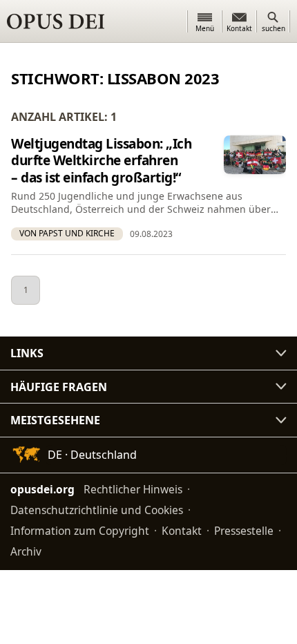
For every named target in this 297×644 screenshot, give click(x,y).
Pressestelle (244, 530)
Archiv (25, 551)
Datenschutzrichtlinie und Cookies (96, 510)
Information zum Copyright (79, 530)
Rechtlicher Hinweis (133, 489)
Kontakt (182, 530)
